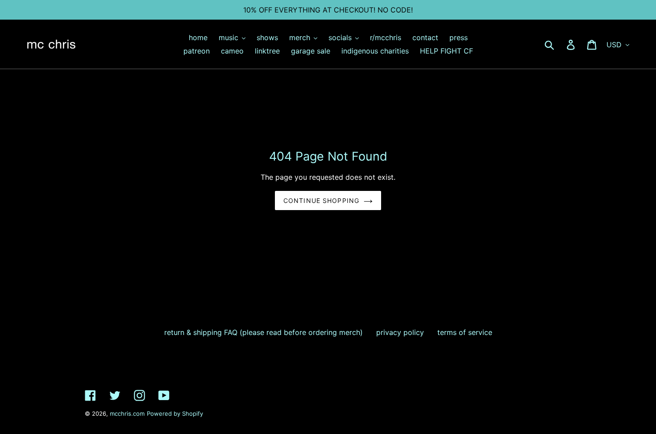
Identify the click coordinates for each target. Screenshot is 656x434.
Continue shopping (321, 200)
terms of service (464, 332)
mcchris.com (127, 413)
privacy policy (400, 332)
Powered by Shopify (175, 413)
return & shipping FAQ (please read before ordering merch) (263, 332)
